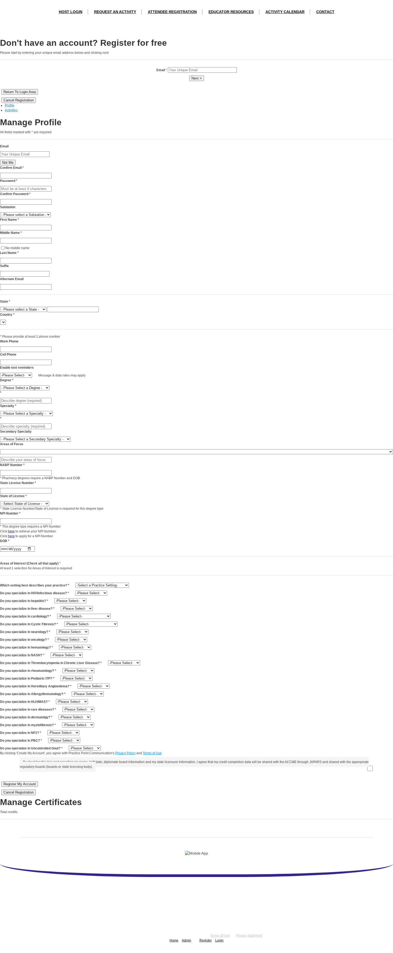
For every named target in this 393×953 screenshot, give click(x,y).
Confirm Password (15, 194)
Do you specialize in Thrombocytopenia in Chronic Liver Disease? (51, 663)
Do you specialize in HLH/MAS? (25, 702)
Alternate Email (12, 279)
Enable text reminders (17, 367)
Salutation (7, 207)
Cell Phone (8, 354)
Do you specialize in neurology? (25, 632)
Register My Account (19, 784)
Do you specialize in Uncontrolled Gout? (31, 748)
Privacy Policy (125, 753)
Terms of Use (152, 753)
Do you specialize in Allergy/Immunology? (33, 694)
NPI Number (10, 513)
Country (7, 315)
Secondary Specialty (16, 431)
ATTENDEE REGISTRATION (172, 12)
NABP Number (12, 465)
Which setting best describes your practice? (34, 585)
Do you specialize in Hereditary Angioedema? (35, 686)
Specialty (8, 406)
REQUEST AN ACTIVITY (115, 12)
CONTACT (325, 12)
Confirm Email (12, 168)
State (5, 301)
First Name (9, 220)
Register (205, 940)
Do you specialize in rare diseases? (28, 709)
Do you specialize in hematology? (26, 647)
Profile (9, 105)
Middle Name (11, 233)
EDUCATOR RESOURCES (231, 12)
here (11, 531)
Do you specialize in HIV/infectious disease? (34, 593)
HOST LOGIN (70, 12)
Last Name (9, 253)
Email (4, 146)
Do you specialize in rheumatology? (28, 671)
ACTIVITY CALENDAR (285, 12)
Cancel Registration (18, 100)
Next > (196, 78)
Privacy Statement (249, 935)
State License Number (18, 483)
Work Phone (9, 341)
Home (173, 940)
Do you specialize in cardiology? (25, 616)
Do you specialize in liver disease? (27, 609)
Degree (6, 380)
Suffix (4, 266)
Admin (186, 940)
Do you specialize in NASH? (22, 655)
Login (219, 940)
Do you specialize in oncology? (24, 640)
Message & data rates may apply (62, 375)
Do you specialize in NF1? (20, 733)
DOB (4, 541)
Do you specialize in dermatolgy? (26, 717)
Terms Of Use (220, 935)
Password (8, 181)
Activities (11, 110)
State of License (13, 496)
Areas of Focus (11, 444)
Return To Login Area (19, 92)
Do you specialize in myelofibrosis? (28, 725)
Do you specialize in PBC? (21, 740)
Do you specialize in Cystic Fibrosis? (29, 624)
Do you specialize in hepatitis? (24, 601)
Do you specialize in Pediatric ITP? (27, 678)
